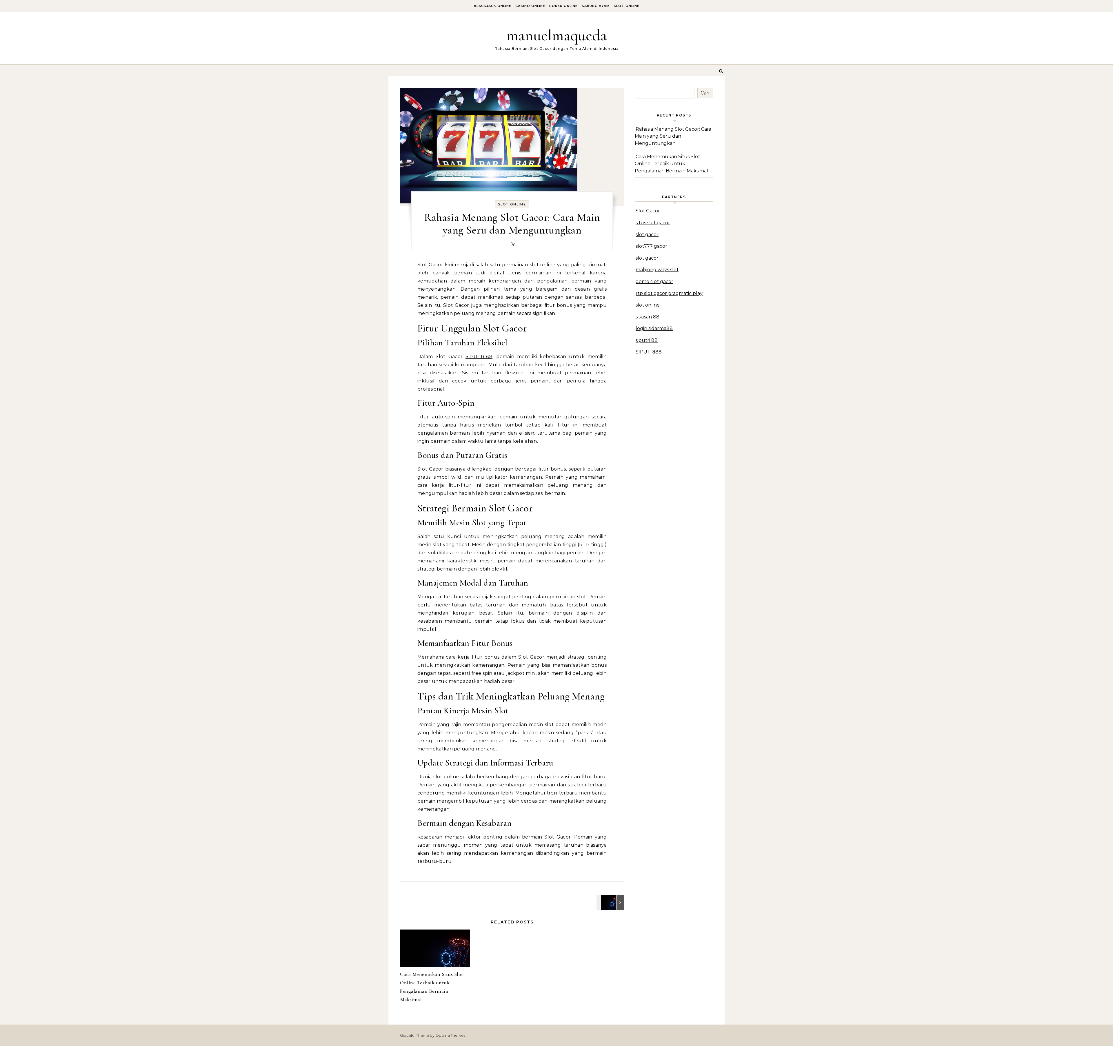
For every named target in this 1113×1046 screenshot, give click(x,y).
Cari (705, 93)
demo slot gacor (654, 281)
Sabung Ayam (596, 6)
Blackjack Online (492, 6)
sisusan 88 (647, 317)
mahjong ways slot (657, 269)
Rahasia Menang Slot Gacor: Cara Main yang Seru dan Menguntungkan (673, 136)
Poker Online (563, 6)
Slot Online (626, 6)
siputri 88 (647, 340)
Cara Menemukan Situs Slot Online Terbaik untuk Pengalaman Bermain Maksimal (671, 164)
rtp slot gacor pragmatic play (669, 293)
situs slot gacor (653, 222)
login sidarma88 (654, 328)
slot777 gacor (651, 246)
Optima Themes (450, 1035)
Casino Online (530, 6)
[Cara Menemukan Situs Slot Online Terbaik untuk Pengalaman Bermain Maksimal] (611, 902)
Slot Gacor (648, 211)
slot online (648, 305)
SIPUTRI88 (478, 356)
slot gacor (647, 234)
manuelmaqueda (556, 35)
